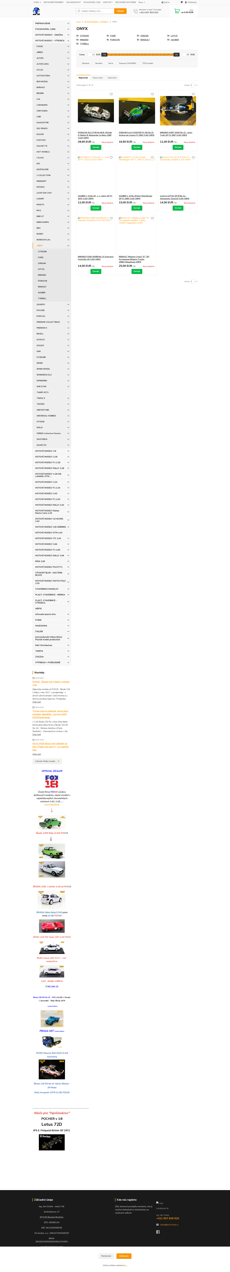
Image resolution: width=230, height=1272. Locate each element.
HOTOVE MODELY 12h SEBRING (50, 527)
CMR (39, 116)
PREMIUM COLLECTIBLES (48, 322)
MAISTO (40, 204)
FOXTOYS (41, 140)
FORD (40, 257)
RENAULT (42, 287)
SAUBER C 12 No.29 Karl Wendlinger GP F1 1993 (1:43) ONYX (135, 197)
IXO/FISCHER (42, 169)
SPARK (40, 363)
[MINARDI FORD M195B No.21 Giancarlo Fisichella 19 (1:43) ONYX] (96, 234)
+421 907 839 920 (148, 12)
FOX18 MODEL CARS (91, 2)
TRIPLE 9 (41, 398)
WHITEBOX (42, 439)
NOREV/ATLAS (43, 239)
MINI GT (40, 216)
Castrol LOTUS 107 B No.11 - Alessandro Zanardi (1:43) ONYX (174, 197)
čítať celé (36, 702)
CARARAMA (42, 105)
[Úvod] (53, 11)
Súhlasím (124, 1256)
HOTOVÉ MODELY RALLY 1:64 (49, 555)
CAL (38, 99)
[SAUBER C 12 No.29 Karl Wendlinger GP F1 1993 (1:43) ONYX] (137, 174)
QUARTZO (41, 445)
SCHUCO (41, 339)
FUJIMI (38, 620)
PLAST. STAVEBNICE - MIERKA (50, 594)
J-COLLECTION (43, 175)
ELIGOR (40, 134)
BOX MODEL (42, 81)
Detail (96, 147)
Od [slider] (104, 54)
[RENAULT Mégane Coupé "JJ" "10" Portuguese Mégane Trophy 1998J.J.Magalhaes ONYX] (137, 234)
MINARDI (42, 275)
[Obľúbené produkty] (182, 2)
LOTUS (41, 269)
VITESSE (40, 421)
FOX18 (40, 46)
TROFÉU (40, 404)
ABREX (40, 52)
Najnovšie (83, 77)
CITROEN (42, 251)
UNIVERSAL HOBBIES (46, 416)
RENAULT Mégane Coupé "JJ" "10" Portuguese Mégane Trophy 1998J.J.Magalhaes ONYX (134, 259)
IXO (38, 163)
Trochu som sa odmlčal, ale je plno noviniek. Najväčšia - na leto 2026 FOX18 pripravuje (50, 714)
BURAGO (41, 87)
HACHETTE (42, 146)
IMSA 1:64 (40, 561)
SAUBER (41, 292)
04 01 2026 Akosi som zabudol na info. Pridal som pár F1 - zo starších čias (50, 746)
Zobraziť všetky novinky (45, 761)
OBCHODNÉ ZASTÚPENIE (125, 2)
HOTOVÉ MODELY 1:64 (46, 544)
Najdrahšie (112, 77)
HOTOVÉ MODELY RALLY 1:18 (49, 468)
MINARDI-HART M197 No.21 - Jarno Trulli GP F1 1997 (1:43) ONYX (176, 133)
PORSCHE (42, 281)
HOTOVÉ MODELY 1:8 (45, 451)
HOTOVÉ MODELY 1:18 (46, 456)
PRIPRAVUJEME (42, 23)
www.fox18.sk (51, 804)
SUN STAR (41, 386)
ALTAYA (40, 58)
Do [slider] (176, 54)
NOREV (40, 234)
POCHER (41, 310)
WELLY (40, 427)
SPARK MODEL (43, 369)
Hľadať (120, 11)
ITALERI (39, 631)
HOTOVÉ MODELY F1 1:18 (47, 462)
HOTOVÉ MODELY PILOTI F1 (48, 567)
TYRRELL (42, 298)
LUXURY (40, 198)
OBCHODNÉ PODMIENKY (53, 2)
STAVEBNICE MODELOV (46, 589)
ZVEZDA (39, 656)
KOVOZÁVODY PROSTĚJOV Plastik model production (48, 638)
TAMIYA (39, 651)
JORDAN (42, 263)
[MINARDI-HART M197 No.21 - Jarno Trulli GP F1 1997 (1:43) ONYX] (178, 110)
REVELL (40, 334)
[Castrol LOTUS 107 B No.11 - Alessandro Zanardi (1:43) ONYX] (178, 174)
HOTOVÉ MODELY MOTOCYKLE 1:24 (50, 582)
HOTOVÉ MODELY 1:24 (46, 482)
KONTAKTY (107, 2)
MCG (39, 210)
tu (126, 1265)
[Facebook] (159, 1232)
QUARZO (41, 304)
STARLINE (41, 357)
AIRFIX (38, 608)
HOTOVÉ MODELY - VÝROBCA (49, 40)
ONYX (39, 245)
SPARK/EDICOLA (44, 375)
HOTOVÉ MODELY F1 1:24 (47, 487)
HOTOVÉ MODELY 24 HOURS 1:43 (49, 520)
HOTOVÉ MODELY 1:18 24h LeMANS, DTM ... (48, 475)
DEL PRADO (42, 128)
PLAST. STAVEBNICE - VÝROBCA (46, 601)
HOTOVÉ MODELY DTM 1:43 (48, 532)
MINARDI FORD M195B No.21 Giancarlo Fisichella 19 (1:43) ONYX (96, 258)
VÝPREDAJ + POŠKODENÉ (47, 662)
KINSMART (42, 181)
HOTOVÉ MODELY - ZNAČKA (49, 35)
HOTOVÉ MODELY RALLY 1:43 (49, 505)
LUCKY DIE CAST (44, 193)
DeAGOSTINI (43, 122)
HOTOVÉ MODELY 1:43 (46, 493)
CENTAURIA (42, 111)
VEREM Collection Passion (49, 433)
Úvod (78, 22)
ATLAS (40, 70)
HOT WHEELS (43, 152)
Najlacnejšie (97, 77)
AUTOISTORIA (43, 75)
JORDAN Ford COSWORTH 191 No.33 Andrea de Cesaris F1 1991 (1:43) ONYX (136, 133)
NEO (39, 228)
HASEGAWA (41, 625)
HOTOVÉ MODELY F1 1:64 (47, 550)
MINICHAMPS (43, 222)
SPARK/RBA (42, 380)
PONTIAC (41, 316)
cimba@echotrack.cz (169, 1224)
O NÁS (36, 2)
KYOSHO (41, 187)
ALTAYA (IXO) (43, 64)
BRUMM (40, 93)
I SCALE (40, 157)
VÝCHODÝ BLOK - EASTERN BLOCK (48, 573)
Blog (141, 2)
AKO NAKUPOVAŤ (73, 2)
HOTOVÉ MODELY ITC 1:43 (48, 538)
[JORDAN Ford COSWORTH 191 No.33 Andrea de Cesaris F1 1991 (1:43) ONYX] (137, 110)
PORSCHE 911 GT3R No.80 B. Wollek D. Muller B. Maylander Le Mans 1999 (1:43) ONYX (95, 135)
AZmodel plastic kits (45, 614)
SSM (39, 351)
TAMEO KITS (42, 392)
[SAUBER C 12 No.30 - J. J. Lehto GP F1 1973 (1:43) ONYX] (96, 174)
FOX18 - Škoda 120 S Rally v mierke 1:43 (50, 683)
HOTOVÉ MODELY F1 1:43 (47, 499)
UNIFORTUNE (43, 410)
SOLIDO (40, 345)
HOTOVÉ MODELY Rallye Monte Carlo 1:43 (47, 511)
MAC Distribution (43, 645)
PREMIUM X (42, 328)
